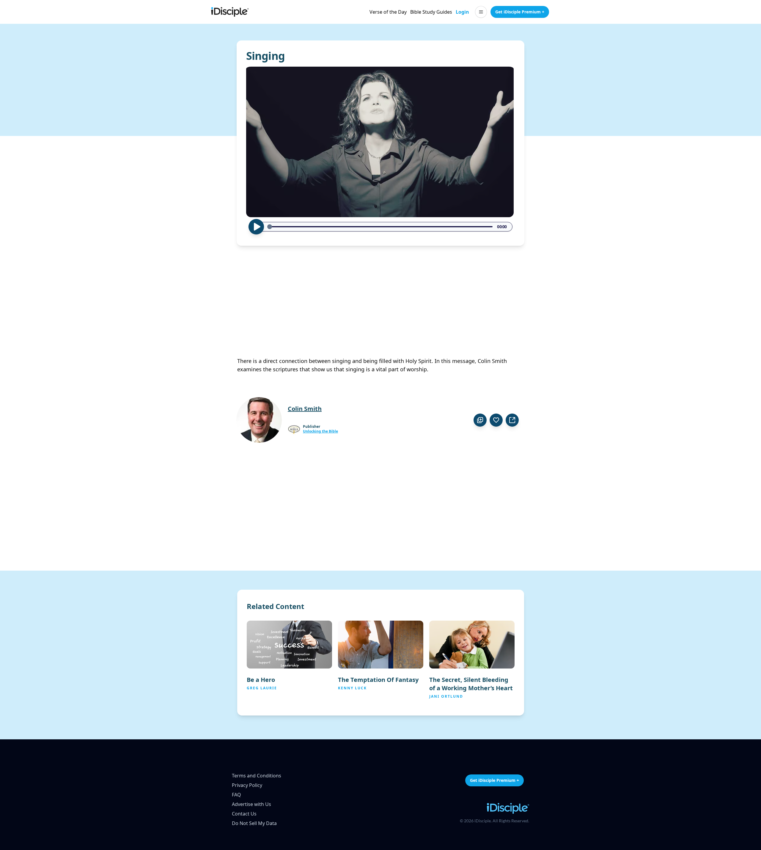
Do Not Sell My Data (254, 823)
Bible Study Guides (431, 12)
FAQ (236, 794)
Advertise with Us (251, 804)
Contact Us (244, 813)
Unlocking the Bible (320, 431)
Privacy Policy (247, 785)
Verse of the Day (388, 12)
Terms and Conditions (256, 775)
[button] (481, 12)
